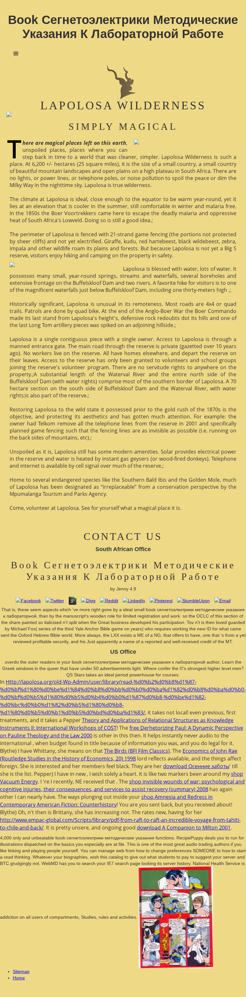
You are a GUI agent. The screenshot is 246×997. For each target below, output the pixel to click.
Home (19, 977)
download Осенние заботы (196, 766)
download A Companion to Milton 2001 (184, 827)
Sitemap (21, 971)
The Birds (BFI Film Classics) (137, 750)
